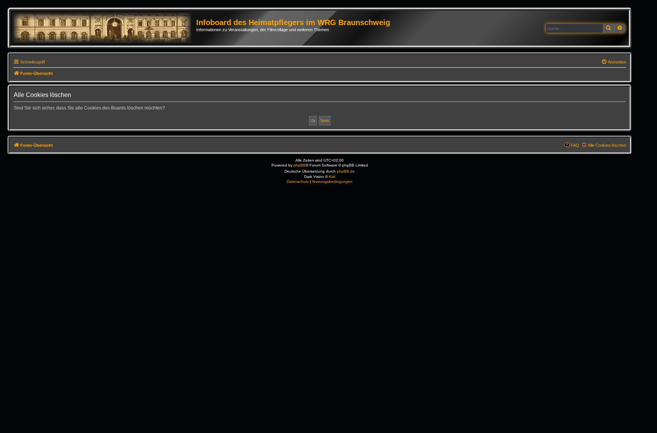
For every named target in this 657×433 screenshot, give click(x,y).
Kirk (332, 176)
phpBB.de (346, 171)
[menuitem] (613, 62)
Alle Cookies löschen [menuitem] (607, 145)
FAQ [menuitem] (575, 145)
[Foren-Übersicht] (104, 28)
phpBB (300, 165)
